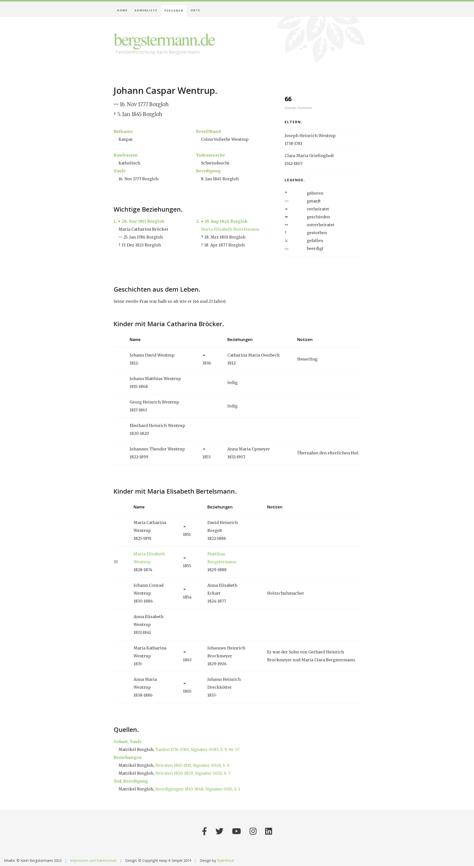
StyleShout (225, 860)
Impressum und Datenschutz (93, 860)
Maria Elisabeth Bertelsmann (230, 229)
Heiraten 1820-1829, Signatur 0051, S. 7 (192, 773)
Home (122, 10)
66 (298, 102)
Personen (173, 10)
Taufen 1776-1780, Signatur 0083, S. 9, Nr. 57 (197, 749)
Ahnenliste (146, 10)
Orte (195, 10)
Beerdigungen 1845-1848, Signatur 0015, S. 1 (197, 788)
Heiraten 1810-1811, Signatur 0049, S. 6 (192, 765)
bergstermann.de (164, 38)
